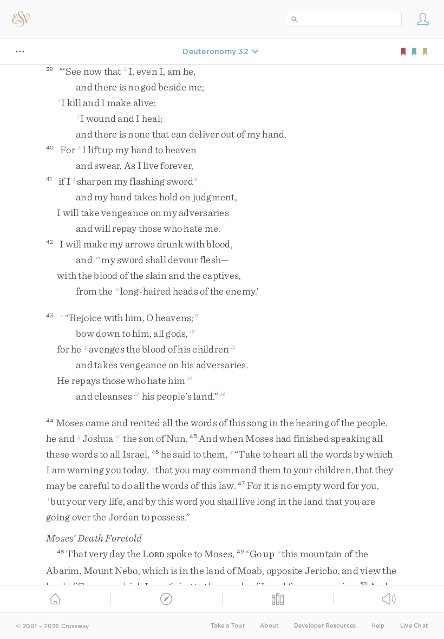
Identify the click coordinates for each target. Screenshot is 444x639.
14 (222, 393)
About (269, 625)
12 (189, 378)
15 (117, 436)
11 (233, 346)
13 (136, 393)
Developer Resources (325, 625)
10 (192, 331)
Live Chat (414, 625)
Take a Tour (228, 625)
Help (378, 625)
